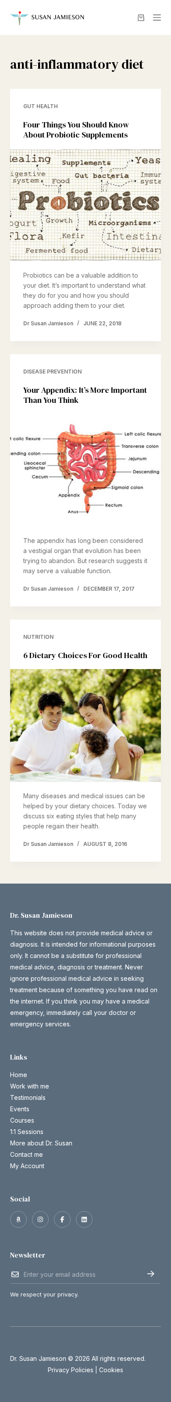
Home (18, 1074)
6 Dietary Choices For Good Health (85, 655)
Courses (22, 1120)
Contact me (26, 1154)
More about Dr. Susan (41, 1143)
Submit (150, 1273)
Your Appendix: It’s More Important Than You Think (85, 394)
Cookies (111, 1370)
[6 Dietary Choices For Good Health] (85, 725)
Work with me (29, 1086)
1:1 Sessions (26, 1131)
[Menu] (157, 17)
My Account (27, 1166)
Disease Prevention (52, 371)
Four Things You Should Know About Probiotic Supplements (76, 129)
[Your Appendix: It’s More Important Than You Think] (85, 470)
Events (19, 1109)
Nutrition (38, 637)
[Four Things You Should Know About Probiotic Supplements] (85, 205)
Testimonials (28, 1097)
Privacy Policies (70, 1370)
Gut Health (40, 106)
